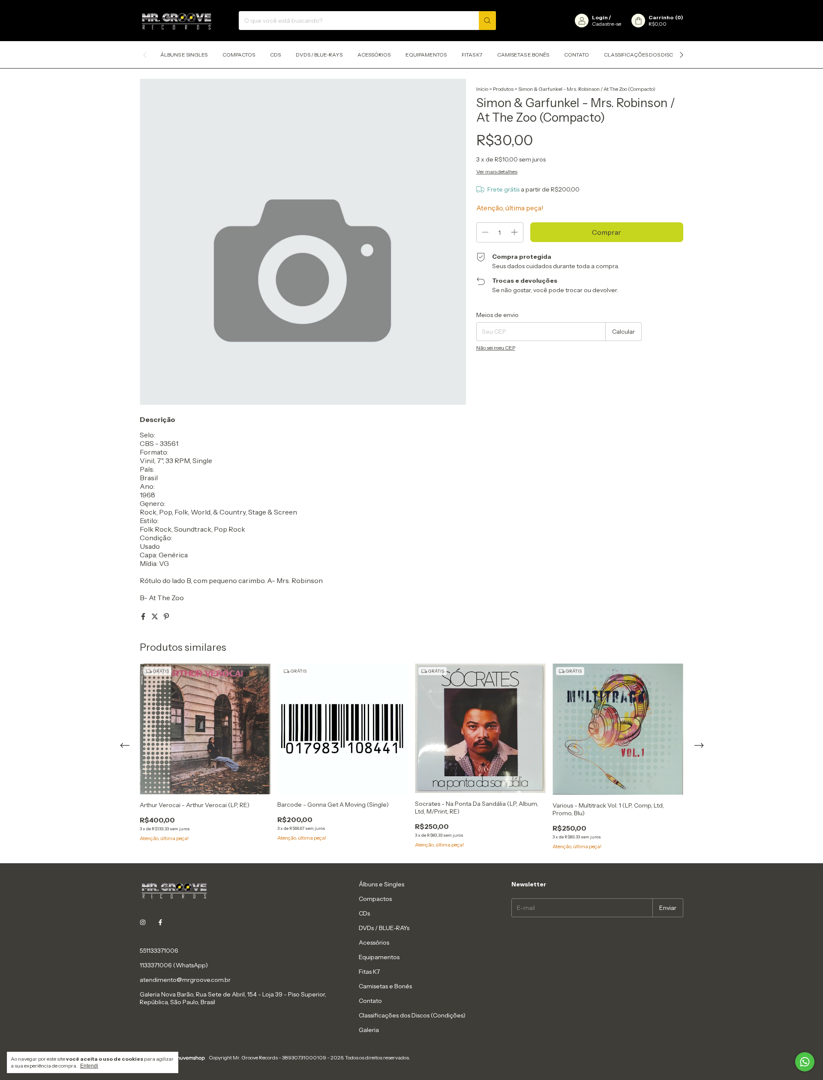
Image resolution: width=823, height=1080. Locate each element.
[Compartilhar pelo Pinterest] (166, 616)
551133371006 (159, 950)
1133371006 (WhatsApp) (174, 965)
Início (482, 89)
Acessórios (373, 54)
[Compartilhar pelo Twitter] (155, 616)
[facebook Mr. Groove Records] (160, 922)
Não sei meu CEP (495, 347)
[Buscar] (487, 20)
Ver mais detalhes (496, 171)
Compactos (238, 54)
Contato (576, 54)
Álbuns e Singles (183, 54)
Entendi (89, 1066)
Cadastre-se (606, 24)
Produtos (503, 89)
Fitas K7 (472, 54)
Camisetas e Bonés (523, 54)
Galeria (369, 1030)
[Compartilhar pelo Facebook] (144, 616)
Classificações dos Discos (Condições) (660, 54)
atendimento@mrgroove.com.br (185, 980)
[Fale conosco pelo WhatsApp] (804, 1061)
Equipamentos (426, 54)
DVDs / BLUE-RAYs (319, 54)
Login (600, 17)
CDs (275, 54)
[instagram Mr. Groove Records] (143, 922)
